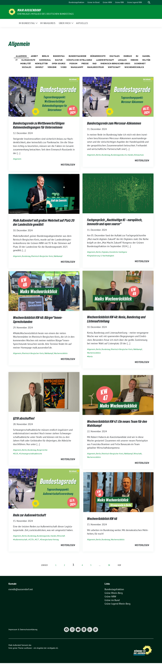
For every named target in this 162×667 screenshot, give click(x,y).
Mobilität (25, 63)
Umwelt (39, 67)
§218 (16, 453)
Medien (134, 60)
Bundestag (59, 56)
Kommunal (45, 60)
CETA (31, 539)
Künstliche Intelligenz (79, 60)
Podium (73, 63)
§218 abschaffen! (24, 418)
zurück (44, 565)
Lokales (122, 60)
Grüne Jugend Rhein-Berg (117, 603)
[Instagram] (72, 629)
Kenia (90, 356)
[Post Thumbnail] (43, 96)
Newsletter (41, 63)
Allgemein (21, 56)
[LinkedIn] (83, 629)
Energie (128, 56)
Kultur (59, 60)
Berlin (45, 56)
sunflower (28, 648)
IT (17, 60)
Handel (146, 56)
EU (137, 56)
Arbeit (34, 56)
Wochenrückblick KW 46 (102, 519)
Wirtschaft (114, 67)
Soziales (26, 67)
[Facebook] (66, 629)
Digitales (115, 56)
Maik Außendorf (29, 10)
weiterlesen (68, 164)
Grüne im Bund (112, 600)
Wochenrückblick (134, 67)
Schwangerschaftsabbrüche (31, 453)
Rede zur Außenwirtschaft (29, 515)
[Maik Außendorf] (11, 11)
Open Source (58, 63)
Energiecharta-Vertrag (50, 539)
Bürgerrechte (98, 56)
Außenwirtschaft (20, 539)
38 (109, 565)
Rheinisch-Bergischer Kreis (115, 63)
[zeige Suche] (149, 2)
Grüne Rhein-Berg (114, 592)
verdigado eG (52, 648)
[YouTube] (78, 629)
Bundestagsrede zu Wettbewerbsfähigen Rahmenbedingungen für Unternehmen (39, 125)
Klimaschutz (28, 60)
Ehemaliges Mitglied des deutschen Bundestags (45, 13)
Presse (85, 63)
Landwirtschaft (105, 60)
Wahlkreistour (95, 67)
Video (64, 67)
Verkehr (52, 67)
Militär (146, 60)
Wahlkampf (77, 67)
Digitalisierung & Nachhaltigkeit (101, 255)
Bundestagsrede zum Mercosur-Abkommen (114, 123)
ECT (37, 539)
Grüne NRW (110, 596)
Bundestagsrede (77, 56)
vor (119, 565)
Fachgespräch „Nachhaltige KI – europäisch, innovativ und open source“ (114, 222)
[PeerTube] (89, 629)
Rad (95, 63)
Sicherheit (140, 63)
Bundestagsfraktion (114, 589)
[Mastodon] (95, 629)
